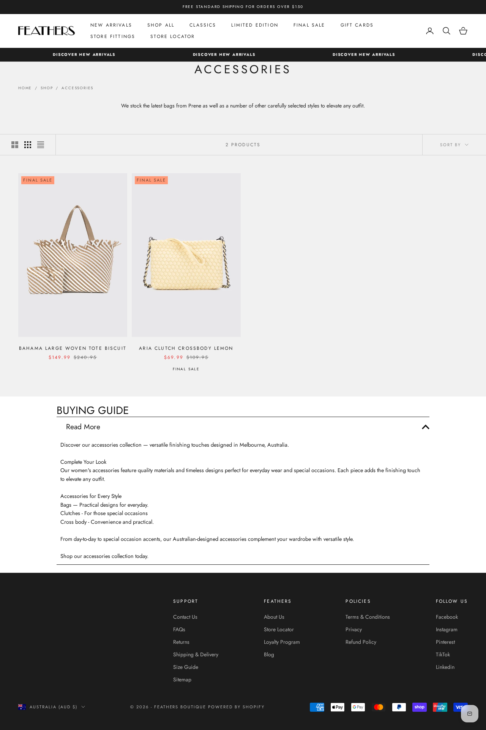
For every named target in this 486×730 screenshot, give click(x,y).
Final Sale (309, 25)
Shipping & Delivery (195, 654)
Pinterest (445, 642)
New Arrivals (111, 25)
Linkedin (445, 667)
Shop (47, 88)
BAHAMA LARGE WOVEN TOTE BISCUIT (72, 348)
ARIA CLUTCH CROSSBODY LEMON (186, 348)
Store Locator (172, 36)
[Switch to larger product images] (14, 144)
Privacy (354, 629)
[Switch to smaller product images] (27, 144)
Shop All (160, 25)
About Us (274, 617)
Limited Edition (254, 25)
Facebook (447, 617)
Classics (202, 25)
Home (25, 88)
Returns (181, 642)
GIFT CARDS (357, 25)
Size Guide (185, 667)
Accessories (77, 88)
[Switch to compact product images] (40, 144)
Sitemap (182, 679)
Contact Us (185, 617)
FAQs (179, 629)
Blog (269, 654)
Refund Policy (361, 642)
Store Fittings (112, 36)
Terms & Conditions (368, 617)
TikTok (443, 654)
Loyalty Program (282, 642)
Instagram (447, 629)
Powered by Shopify (236, 707)
